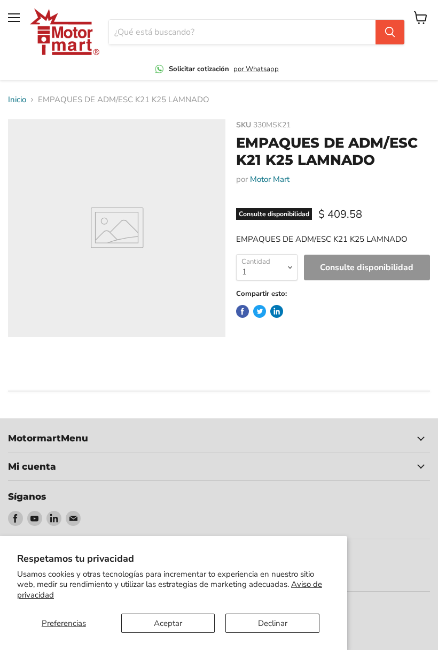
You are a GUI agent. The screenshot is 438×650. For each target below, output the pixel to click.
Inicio (17, 99)
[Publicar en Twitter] (259, 311)
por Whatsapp (256, 69)
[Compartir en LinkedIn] (276, 311)
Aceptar (168, 623)
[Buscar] (390, 32)
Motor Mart (270, 179)
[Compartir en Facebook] (242, 311)
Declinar (272, 623)
